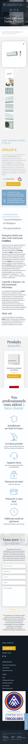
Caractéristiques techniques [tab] (12, 221)
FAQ (3, 677)
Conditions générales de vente (21, 737)
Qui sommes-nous (7, 670)
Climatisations (11, 32)
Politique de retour (7, 683)
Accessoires (5, 667)
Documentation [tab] (12, 228)
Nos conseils (5, 685)
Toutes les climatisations (9, 665)
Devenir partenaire (7, 688)
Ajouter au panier (12, 184)
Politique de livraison (8, 680)
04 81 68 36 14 (8, 648)
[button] (23, 44)
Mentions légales (13, 737)
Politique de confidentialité (6, 737)
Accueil (4, 32)
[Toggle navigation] (23, 4)
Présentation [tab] (10, 214)
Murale (17, 32)
